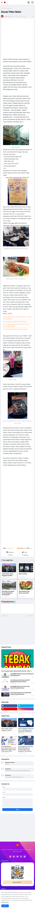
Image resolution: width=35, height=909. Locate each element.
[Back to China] (26, 567)
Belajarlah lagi (5, 902)
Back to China (23, 574)
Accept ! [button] (5, 906)
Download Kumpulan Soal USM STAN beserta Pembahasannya (20, 693)
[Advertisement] (17, 38)
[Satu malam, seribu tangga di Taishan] (9, 567)
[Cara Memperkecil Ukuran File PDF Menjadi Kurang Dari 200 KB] (5, 681)
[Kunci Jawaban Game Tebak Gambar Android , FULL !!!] (17, 658)
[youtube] (9, 709)
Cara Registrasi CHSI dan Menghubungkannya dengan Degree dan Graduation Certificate (25, 749)
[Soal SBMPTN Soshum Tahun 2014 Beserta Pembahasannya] (5, 688)
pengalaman (9, 8)
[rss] (24, 856)
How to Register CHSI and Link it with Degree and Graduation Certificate (25, 730)
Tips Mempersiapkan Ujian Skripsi (15, 321)
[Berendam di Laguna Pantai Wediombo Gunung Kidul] (9, 585)
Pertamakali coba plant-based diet (24, 592)
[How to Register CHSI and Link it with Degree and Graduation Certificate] (26, 722)
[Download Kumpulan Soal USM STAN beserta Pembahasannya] (5, 694)
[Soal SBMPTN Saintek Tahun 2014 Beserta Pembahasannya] (5, 675)
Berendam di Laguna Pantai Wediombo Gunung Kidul (8, 593)
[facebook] (9, 705)
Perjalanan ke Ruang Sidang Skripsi (16, 329)
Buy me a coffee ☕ (17, 882)
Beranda (3, 8)
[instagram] (26, 709)
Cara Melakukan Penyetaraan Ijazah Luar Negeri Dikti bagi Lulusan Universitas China (8, 749)
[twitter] (26, 705)
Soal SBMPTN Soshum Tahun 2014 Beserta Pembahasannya (20, 687)
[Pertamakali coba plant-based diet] (26, 585)
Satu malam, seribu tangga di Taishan (7, 574)
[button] (2, 2)
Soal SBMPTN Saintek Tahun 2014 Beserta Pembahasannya (22, 674)
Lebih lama (30, 615)
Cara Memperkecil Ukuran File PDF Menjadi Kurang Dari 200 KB (20, 680)
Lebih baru (5, 615)
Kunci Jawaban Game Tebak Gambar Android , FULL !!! (16, 671)
